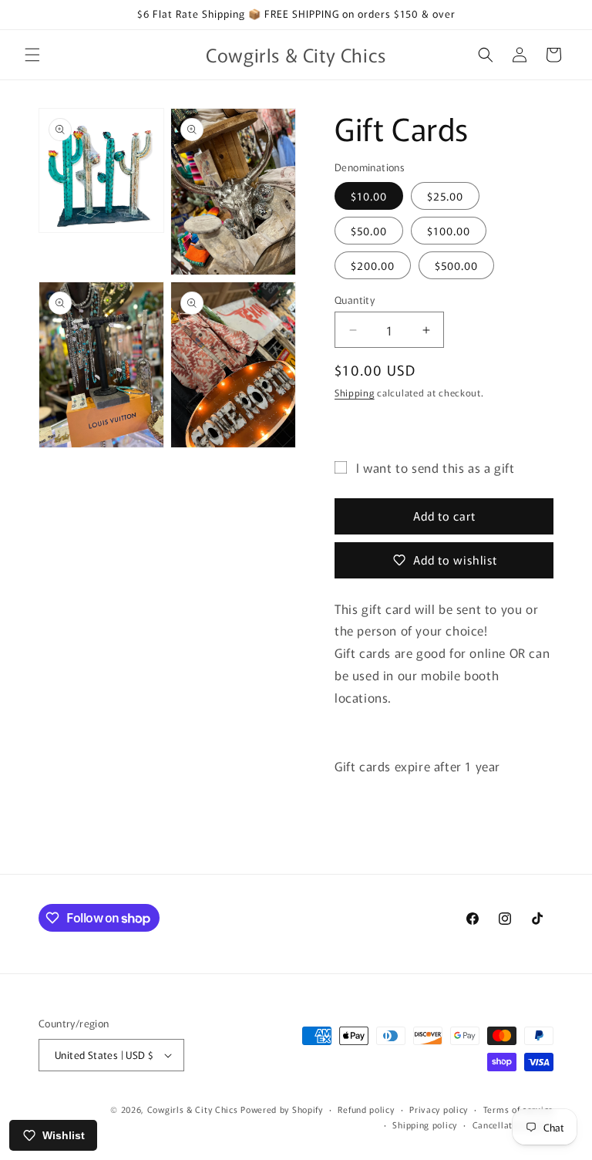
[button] (32, 55)
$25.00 (445, 196)
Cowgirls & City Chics (192, 1109)
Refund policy (366, 1109)
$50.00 (369, 230)
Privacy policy (438, 1109)
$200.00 (373, 265)
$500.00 (456, 265)
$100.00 (448, 230)
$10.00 (369, 196)
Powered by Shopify (281, 1109)
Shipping (355, 392)
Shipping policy (424, 1124)
